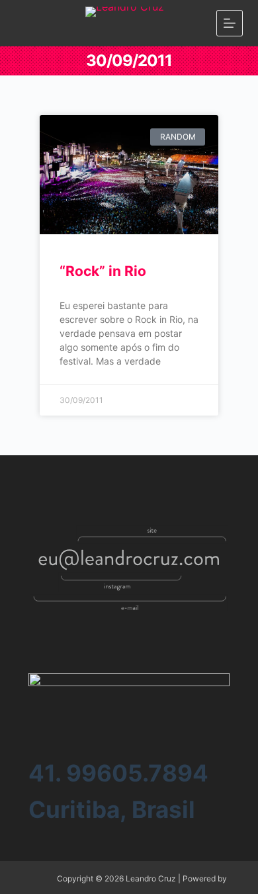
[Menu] (229, 23)
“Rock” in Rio (103, 271)
